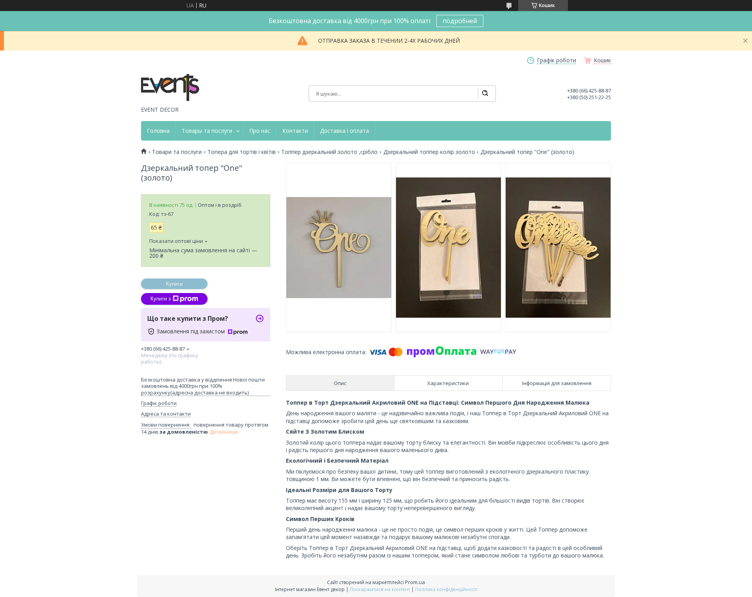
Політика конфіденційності (446, 589)
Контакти (295, 130)
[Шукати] (485, 93)
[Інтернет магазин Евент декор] (170, 88)
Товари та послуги (177, 152)
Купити (174, 284)
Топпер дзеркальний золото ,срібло (329, 152)
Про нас (259, 130)
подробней (460, 20)
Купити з (160, 299)
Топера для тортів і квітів (242, 152)
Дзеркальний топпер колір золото (429, 152)
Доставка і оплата (344, 130)
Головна (158, 130)
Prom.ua (415, 582)
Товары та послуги (207, 130)
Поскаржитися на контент (380, 589)
